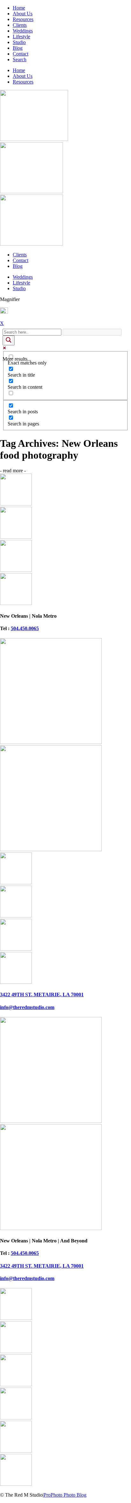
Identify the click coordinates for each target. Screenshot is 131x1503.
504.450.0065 (25, 628)
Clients (20, 25)
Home (19, 8)
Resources (23, 19)
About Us (22, 13)
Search (19, 59)
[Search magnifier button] (9, 340)
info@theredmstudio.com (27, 1007)
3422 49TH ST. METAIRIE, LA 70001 (42, 994)
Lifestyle (21, 36)
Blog (18, 48)
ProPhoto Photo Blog (65, 1495)
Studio (19, 42)
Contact (20, 53)
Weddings (23, 30)
